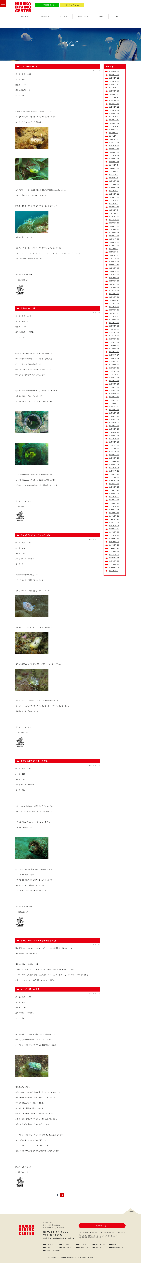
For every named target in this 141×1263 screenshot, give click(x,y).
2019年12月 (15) (114, 329)
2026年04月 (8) (113, 84)
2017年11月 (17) (114, 410)
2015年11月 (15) (114, 480)
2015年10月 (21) (114, 484)
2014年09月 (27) (114, 526)
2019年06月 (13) (114, 348)
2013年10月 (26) (114, 561)
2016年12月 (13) (114, 445)
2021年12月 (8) (113, 252)
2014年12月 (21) (114, 516)
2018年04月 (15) (114, 394)
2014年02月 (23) (114, 548)
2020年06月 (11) (114, 310)
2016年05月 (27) (114, 468)
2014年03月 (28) (114, 545)
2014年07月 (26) (114, 532)
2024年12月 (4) (113, 136)
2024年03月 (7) (113, 165)
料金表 (101, 16)
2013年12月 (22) (114, 555)
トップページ (25, 16)
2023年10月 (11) (114, 181)
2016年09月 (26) (114, 455)
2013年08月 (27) (114, 567)
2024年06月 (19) (114, 155)
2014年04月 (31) (114, 542)
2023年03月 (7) (113, 204)
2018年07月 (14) (114, 384)
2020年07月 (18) (114, 307)
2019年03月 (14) (114, 358)
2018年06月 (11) (114, 387)
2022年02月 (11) (114, 245)
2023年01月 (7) (113, 210)
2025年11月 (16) (114, 101)
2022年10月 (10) (114, 220)
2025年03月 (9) (113, 126)
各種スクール (67, 1247)
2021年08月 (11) (114, 265)
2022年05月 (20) (114, 236)
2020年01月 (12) (114, 326)
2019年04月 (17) (114, 355)
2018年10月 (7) (113, 374)
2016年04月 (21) (114, 471)
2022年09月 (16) (114, 223)
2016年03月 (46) (114, 474)
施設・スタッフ (83, 16)
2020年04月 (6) (113, 316)
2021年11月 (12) (114, 255)
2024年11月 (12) (114, 139)
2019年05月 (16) (114, 352)
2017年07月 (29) (114, 423)
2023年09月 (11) (114, 184)
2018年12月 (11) (114, 368)
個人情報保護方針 (117, 1247)
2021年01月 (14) (114, 287)
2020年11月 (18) (114, 294)
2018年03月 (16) (114, 397)
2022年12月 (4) (113, 213)
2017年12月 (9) (113, 406)
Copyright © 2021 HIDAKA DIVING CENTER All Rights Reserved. (70, 1257)
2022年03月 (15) (114, 242)
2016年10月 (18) (114, 452)
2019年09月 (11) (114, 339)
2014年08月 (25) (114, 529)
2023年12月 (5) (113, 175)
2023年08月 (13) (114, 187)
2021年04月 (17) (114, 278)
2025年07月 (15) (114, 113)
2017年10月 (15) (114, 413)
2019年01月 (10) (114, 365)
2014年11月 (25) (114, 519)
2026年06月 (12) (114, 78)
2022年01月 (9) (113, 249)
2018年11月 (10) (114, 371)
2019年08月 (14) (114, 342)
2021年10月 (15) (114, 258)
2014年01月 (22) (114, 551)
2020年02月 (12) (114, 323)
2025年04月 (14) (114, 123)
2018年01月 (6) (113, 403)
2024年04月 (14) (114, 162)
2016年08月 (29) (114, 458)
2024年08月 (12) (114, 149)
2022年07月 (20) (114, 229)
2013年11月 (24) (114, 558)
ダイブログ (63, 16)
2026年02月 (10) (114, 91)
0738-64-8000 (58, 1231)
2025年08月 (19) (114, 110)
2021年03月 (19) (114, 281)
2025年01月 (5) (113, 133)
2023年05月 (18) (114, 197)
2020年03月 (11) (114, 319)
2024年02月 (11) (114, 168)
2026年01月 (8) (113, 94)
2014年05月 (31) (114, 538)
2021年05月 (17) (114, 274)
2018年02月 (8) (113, 400)
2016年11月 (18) (114, 448)
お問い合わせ (101, 1226)
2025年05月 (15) (114, 120)
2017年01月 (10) (114, 442)
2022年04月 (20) (114, 239)
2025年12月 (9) (113, 97)
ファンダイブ (44, 16)
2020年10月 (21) (114, 297)
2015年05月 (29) (114, 500)
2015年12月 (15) (114, 477)
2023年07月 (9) (113, 191)
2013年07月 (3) (113, 571)
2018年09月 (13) (114, 377)
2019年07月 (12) (114, 345)
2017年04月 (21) (114, 432)
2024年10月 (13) (114, 142)
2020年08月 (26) (114, 303)
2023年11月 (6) (113, 178)
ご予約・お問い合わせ (72, 5)
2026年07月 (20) (114, 75)
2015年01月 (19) (114, 513)
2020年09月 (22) (114, 300)
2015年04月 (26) (114, 503)
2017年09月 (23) (114, 416)
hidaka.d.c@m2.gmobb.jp (61, 1238)
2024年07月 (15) (114, 152)
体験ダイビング (84, 1247)
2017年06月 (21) (114, 426)
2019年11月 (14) (114, 332)
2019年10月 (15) (114, 336)
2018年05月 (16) (114, 390)
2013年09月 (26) (114, 564)
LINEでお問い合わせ (48, 5)
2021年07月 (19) (114, 268)
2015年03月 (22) (114, 506)
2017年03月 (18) (114, 435)
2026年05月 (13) (114, 81)
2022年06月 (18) (114, 232)
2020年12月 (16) (114, 290)
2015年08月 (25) (114, 490)
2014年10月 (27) (114, 522)
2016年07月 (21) (114, 461)
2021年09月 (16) (114, 261)
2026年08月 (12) (114, 72)
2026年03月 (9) (113, 88)
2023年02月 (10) (114, 207)
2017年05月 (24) (114, 429)
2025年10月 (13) (114, 104)
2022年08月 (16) (114, 226)
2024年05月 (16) (114, 158)
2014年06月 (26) (114, 535)
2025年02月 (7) (113, 129)
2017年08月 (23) (114, 419)
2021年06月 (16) (114, 271)
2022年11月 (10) (114, 216)
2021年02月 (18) (114, 284)
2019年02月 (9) (113, 361)
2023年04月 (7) (113, 200)
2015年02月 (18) (114, 509)
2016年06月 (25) (114, 464)
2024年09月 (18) (114, 146)
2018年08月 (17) (114, 381)
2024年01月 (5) (113, 171)
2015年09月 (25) (114, 487)
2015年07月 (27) (114, 493)
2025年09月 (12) (114, 107)
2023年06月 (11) (114, 194)
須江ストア (99, 1247)
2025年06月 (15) (114, 117)
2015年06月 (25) (114, 497)
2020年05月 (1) (113, 313)
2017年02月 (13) (114, 439)
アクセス (117, 16)
